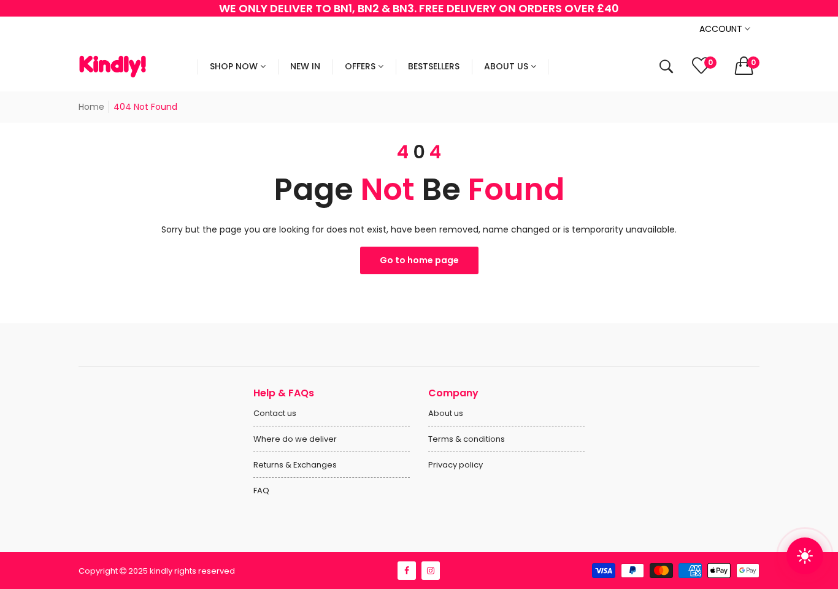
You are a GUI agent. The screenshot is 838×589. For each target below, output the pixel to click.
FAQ (261, 490)
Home (91, 107)
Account (722, 29)
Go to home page (419, 260)
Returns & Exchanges (295, 465)
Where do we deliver (295, 439)
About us (445, 413)
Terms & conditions (466, 439)
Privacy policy (455, 465)
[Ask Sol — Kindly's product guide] (804, 555)
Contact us (274, 413)
